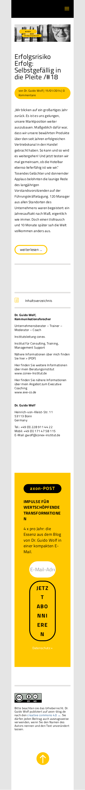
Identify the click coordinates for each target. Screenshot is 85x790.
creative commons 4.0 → (44, 715)
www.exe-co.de (25, 392)
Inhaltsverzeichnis (38, 300)
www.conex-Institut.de (31, 373)
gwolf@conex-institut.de (42, 435)
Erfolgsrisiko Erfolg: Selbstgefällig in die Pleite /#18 (38, 66)
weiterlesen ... (31, 249)
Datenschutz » (42, 648)
